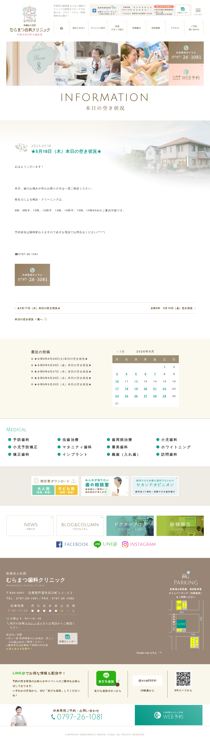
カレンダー (35, 623)
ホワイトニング (176, 446)
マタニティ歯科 (77, 446)
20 (145, 389)
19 (136, 389)
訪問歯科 (169, 454)
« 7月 (121, 351)
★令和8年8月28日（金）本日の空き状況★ (62, 365)
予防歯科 (21, 439)
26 (136, 396)
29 (164, 396)
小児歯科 (169, 439)
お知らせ (16, 641)
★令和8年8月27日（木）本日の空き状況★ (62, 371)
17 (117, 389)
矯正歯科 (21, 454)
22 (164, 389)
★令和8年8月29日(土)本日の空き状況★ (61, 359)
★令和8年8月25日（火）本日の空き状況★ (62, 384)
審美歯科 (120, 446)
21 (155, 389)
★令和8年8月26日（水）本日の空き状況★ (62, 378)
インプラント (75, 454)
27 (145, 396)
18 (126, 389)
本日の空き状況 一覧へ (29, 319)
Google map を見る (146, 652)
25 (126, 396)
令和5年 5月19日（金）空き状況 (172, 308)
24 (117, 396)
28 (155, 396)
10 (117, 381)
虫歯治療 (71, 439)
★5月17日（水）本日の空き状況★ (38, 308)
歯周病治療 (122, 439)
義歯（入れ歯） (126, 454)
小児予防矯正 (25, 446)
